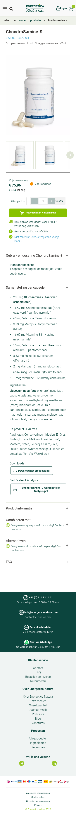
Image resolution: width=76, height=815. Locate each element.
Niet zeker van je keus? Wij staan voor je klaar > (36, 239)
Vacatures (38, 723)
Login (63, 8)
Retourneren (38, 681)
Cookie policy (38, 797)
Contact (38, 668)
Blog (38, 718)
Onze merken (38, 701)
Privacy (38, 805)
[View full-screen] (38, 95)
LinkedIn (54, 763)
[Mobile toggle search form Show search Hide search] (11, 8)
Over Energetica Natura (38, 689)
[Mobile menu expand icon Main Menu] (5, 8)
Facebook (21, 763)
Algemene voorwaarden (38, 793)
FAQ (38, 672)
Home (22, 20)
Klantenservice (38, 660)
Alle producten (38, 738)
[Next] (70, 155)
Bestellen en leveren (38, 676)
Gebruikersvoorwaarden (38, 801)
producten (36, 20)
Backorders (38, 747)
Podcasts (38, 714)
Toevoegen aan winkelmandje (40, 212)
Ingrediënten (38, 743)
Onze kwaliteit (38, 705)
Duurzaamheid (38, 710)
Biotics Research (17, 37)
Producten (38, 731)
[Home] (35, 8)
